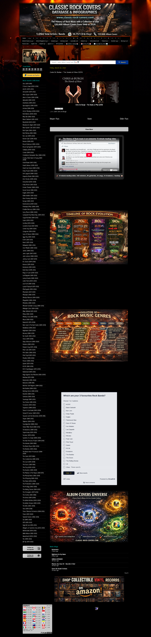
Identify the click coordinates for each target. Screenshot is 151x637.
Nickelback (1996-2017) (29, 328)
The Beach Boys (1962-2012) (31, 446)
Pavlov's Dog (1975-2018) (30, 347)
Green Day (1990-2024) (29, 229)
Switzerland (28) (94, 41)
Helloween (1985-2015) (29, 245)
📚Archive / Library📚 (72, 44)
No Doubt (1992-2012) (29, 336)
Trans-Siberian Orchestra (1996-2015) (33, 511)
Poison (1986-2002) (28, 361)
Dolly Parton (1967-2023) (30, 185)
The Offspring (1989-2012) (30, 478)
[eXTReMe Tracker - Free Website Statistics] (96, 610)
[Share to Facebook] (60, 109)
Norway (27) (124, 41)
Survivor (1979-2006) (29, 435)
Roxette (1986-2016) (28, 394)
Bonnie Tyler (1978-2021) (30, 139)
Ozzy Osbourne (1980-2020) (31, 342)
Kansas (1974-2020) (28, 264)
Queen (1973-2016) (28, 363)
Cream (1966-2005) (28, 152)
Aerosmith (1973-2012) (29, 92)
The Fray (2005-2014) (29, 467)
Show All (126, 573)
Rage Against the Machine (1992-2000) (34, 375)
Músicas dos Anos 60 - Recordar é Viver (63, 564)
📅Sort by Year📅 (86, 44)
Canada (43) (54, 41)
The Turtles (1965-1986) (29, 495)
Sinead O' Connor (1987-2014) (31, 413)
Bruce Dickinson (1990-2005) (31, 144)
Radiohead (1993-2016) (29, 372)
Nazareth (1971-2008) (29, 322)
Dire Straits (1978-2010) (30, 179)
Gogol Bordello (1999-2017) (30, 218)
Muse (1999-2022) (28, 319)
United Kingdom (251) (42, 41)
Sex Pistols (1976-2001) (29, 402)
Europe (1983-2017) (28, 201)
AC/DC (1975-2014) (28, 89)
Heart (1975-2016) (28, 242)
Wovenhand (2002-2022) (30, 536)
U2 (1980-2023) (27, 520)
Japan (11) (50, 44)
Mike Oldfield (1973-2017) (30, 311)
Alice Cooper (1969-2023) (30, 95)
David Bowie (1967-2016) (30, 162)
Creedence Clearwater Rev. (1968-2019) (34, 155)
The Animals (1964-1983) (29, 443)
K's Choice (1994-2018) (29, 262)
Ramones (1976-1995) (28, 383)
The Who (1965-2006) (29, 506)
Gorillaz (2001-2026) (28, 223)
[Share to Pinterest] (62, 109)
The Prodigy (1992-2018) (30, 487)
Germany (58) (64, 41)
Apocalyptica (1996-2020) (30, 106)
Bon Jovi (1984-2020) (29, 136)
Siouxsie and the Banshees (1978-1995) (34, 416)
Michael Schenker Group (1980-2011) (33, 306)
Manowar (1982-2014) (29, 295)
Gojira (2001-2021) (28, 220)
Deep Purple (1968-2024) (30, 171)
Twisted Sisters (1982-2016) (31, 517)
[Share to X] (59, 109)
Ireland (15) (84, 41)
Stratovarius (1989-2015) (30, 430)
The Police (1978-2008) (29, 481)
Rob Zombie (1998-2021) (29, 388)
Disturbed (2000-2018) (29, 182)
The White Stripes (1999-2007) (31, 503)
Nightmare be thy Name (59, 554)
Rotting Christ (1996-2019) (30, 391)
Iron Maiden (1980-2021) (30, 248)
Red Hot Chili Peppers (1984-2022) (32, 386)
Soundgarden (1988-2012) (30, 424)
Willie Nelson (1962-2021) (30, 533)
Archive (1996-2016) (28, 108)
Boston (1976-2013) (28, 141)
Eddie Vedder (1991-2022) (30, 196)
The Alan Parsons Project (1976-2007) (33, 441)
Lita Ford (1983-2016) (29, 284)
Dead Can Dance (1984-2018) (31, 168)
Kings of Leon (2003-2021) (30, 273)
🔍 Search (122, 62)
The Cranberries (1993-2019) (31, 459)
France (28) (25, 44)
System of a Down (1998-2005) (32, 438)
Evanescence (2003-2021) (30, 204)
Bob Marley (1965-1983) (29, 133)
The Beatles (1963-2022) (30, 449)
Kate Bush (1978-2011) (29, 270)
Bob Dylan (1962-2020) (29, 130)
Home (24, 38)
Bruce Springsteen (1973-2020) (32, 147)
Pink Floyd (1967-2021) (29, 355)
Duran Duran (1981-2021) (30, 190)
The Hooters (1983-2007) (30, 470)
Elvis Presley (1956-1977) (30, 198)
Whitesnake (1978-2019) (29, 531)
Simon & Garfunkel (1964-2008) (32, 410)
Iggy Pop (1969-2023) (29, 237)
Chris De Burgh (62, 112)
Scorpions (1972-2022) (29, 405)
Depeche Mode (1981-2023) (30, 176)
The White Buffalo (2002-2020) (32, 500)
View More (89, 129)
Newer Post (54, 119)
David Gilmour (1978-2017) (30, 165)
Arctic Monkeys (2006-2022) (31, 111)
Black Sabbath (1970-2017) (30, 119)
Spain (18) (34, 44)
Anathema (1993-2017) (29, 103)
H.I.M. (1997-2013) (28, 240)
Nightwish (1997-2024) (29, 330)
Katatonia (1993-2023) (29, 267)
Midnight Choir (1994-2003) (30, 308)
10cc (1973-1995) (27, 84)
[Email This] (55, 109)
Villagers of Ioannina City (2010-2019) (34, 528)
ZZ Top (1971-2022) (28, 542)
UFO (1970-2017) (27, 522)
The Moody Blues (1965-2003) (31, 476)
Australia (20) (74, 41)
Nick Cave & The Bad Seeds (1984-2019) (34, 325)
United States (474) (27, 41)
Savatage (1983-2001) (29, 399)
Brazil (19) (42, 44)
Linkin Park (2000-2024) (30, 281)
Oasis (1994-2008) (28, 339)
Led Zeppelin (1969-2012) (30, 275)
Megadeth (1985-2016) (29, 300)
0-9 (29, 38)
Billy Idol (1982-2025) (29, 117)
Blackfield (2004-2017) (29, 122)
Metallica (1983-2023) (29, 303)
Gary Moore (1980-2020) (30, 212)
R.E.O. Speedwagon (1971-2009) (32, 369)
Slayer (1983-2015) (28, 419)
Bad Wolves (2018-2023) (30, 114)
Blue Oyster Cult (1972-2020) (31, 128)
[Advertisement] (82, 53)
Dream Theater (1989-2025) (31, 187)
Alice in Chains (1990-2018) (30, 97)
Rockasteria (55, 549)
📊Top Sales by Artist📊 (101, 44)
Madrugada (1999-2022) (30, 289)
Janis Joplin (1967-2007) (29, 253)
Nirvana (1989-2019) (28, 333)
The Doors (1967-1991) (29, 464)
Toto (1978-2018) (27, 509)
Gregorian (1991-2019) (29, 231)
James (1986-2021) (28, 251)
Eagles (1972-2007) (28, 193)
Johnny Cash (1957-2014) (30, 259)
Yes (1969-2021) (27, 539)
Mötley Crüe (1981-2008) (30, 317)
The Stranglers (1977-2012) (30, 492)
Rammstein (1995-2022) (29, 380)
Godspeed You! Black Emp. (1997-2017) (34, 215)
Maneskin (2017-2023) (29, 292)
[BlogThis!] (57, 109)
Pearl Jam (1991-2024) (29, 350)
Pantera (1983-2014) (28, 344)
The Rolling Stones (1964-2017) (31, 489)
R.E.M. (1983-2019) (28, 366)
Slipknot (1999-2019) (29, 421)
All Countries (59, 44)
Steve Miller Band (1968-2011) (31, 427)
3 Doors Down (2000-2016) (30, 86)
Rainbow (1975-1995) (28, 377)
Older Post (124, 119)
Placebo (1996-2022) (28, 358)
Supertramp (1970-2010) (30, 432)
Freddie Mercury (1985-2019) (31, 209)
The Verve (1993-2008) (29, 498)
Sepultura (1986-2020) (29, 408)
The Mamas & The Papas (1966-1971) (33, 473)
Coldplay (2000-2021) (29, 150)
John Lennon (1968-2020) (30, 256)
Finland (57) (105, 41)
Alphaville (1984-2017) (29, 100)
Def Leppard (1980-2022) (30, 173)
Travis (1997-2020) (28, 514)
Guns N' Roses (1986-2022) (30, 234)
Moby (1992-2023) (28, 314)
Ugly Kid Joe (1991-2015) (30, 525)
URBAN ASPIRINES (57, 559)
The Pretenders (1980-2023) (31, 484)
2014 (55, 112)
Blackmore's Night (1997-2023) (31, 125)
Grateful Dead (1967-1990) (30, 226)
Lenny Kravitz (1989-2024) (30, 278)
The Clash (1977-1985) (29, 456)
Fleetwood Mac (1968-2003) (31, 207)
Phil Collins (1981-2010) (29, 352)
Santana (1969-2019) (29, 397)
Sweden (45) (114, 41)
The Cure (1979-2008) (29, 462)
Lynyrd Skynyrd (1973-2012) (31, 286)
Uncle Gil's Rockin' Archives (59, 569)
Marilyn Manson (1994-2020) (31, 297)
